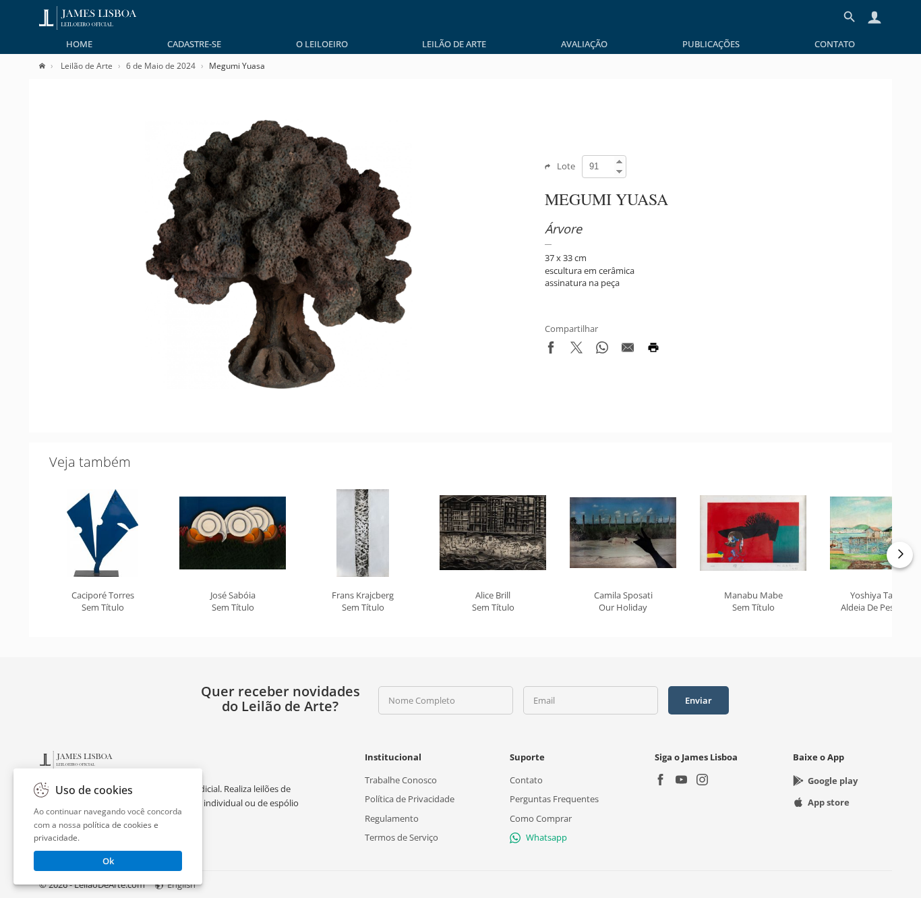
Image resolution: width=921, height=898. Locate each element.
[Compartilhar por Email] (628, 350)
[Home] (49, 66)
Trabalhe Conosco (401, 780)
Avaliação (584, 44)
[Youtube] (681, 781)
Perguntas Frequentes (554, 799)
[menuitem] (79, 44)
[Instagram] (702, 781)
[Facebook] (660, 781)
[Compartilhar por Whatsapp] (602, 350)
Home (79, 44)
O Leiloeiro (322, 44)
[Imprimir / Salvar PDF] (653, 350)
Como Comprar (541, 818)
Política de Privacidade (409, 799)
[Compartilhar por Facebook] (551, 350)
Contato (834, 44)
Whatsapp (546, 837)
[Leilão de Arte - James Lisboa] (88, 17)
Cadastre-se (194, 44)
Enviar (698, 700)
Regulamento (392, 818)
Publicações (711, 44)
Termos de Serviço (401, 837)
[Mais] (900, 555)
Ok (108, 861)
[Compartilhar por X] (576, 350)
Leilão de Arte (454, 44)
